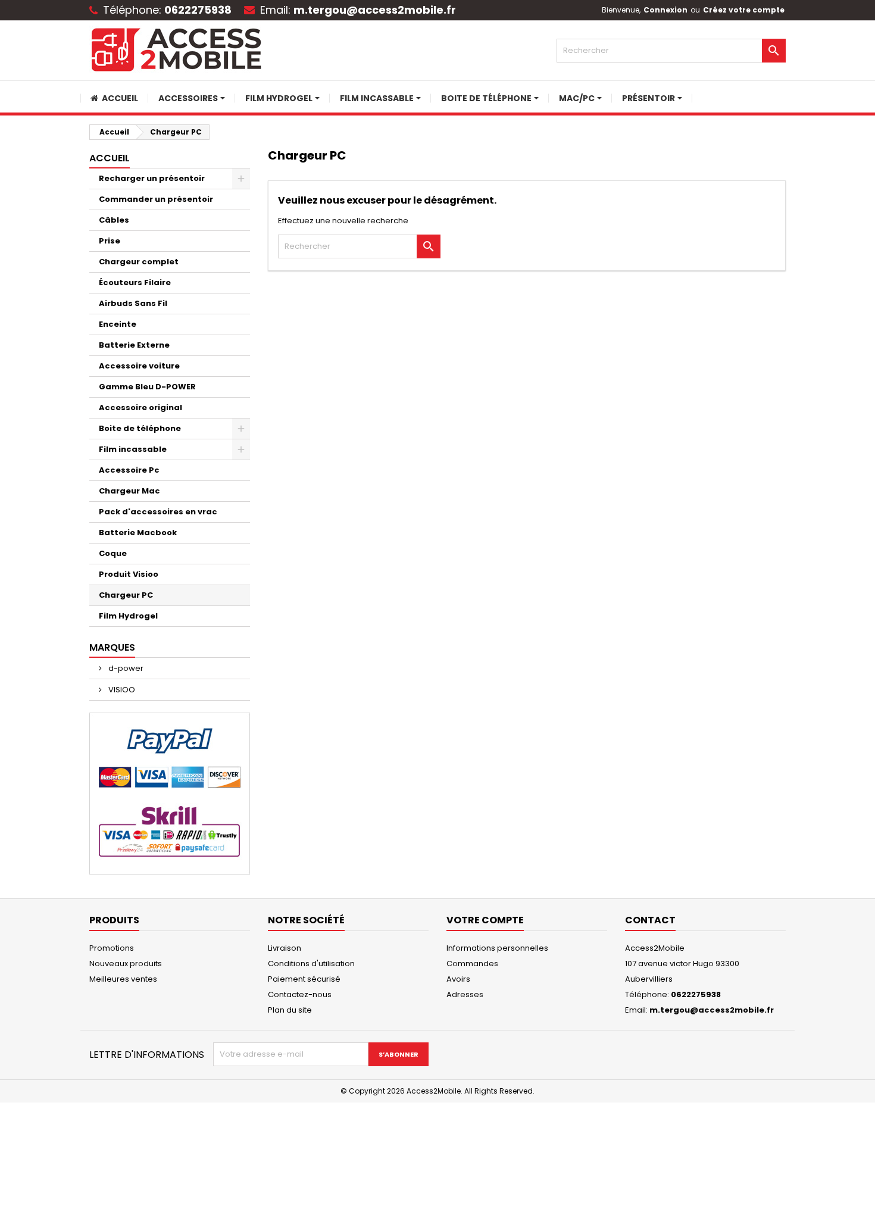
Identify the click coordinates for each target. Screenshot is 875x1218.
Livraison (284, 948)
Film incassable (133, 449)
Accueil (109, 158)
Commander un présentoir (156, 199)
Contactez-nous (300, 994)
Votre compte (485, 920)
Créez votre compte (744, 10)
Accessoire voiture (139, 365)
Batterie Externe (134, 345)
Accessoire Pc (129, 470)
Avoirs (458, 979)
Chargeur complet (139, 261)
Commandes (472, 963)
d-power (125, 668)
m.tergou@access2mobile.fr (374, 9)
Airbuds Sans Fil (133, 303)
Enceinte (117, 324)
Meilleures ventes (123, 979)
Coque (113, 553)
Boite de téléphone (140, 428)
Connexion (665, 10)
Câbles (114, 220)
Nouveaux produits (125, 963)
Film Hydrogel (128, 616)
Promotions (111, 948)
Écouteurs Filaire (135, 282)
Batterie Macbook (138, 532)
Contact (650, 920)
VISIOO (121, 689)
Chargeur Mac (129, 490)
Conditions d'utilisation (311, 963)
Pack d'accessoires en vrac (158, 511)
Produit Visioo (128, 574)
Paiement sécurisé (304, 979)
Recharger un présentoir (152, 178)
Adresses (464, 994)
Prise (109, 240)
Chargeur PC (126, 595)
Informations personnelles (497, 948)
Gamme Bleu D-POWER (147, 386)
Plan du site (290, 1010)
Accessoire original (140, 407)
